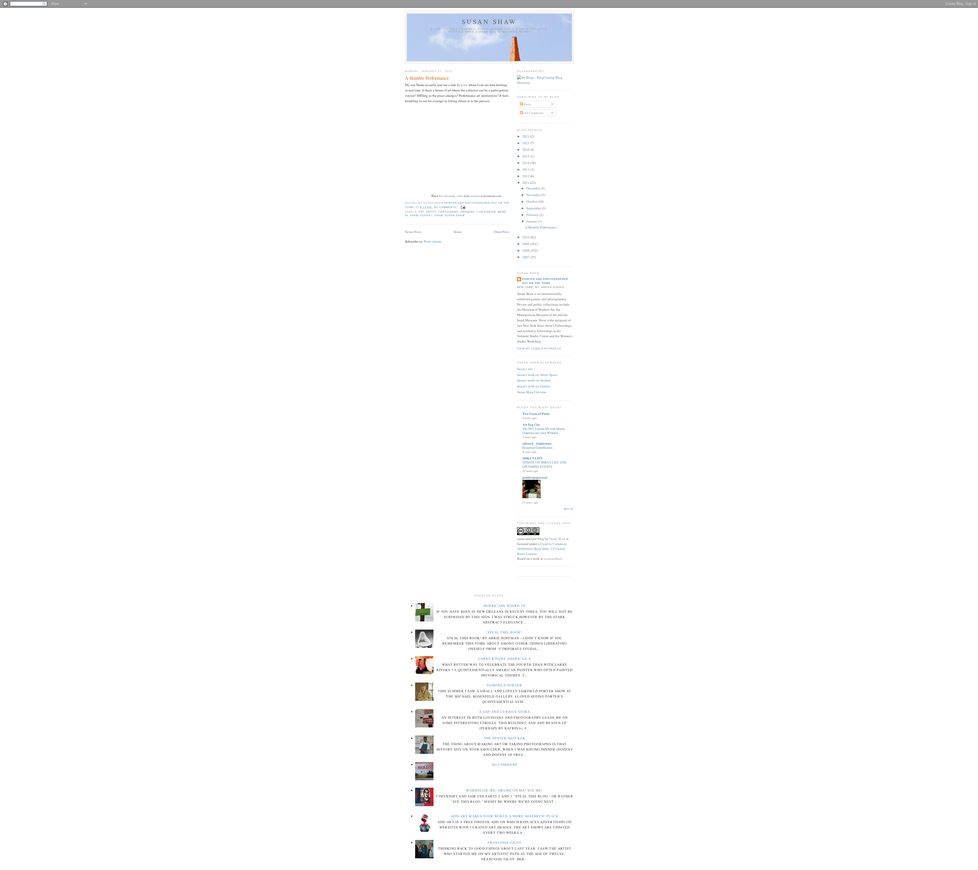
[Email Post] (462, 207)
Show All (568, 508)
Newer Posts (413, 231)
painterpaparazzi (534, 477)
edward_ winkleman (536, 443)
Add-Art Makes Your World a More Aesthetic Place (504, 816)
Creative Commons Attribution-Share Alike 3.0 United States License (542, 548)
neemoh (475, 196)
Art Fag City (531, 424)
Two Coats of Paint (535, 413)
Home (458, 231)
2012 (526, 176)
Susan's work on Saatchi (533, 386)
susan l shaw (431, 215)
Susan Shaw (489, 21)
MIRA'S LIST (532, 458)
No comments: (446, 207)
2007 (526, 257)
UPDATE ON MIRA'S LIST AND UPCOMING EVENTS (544, 464)
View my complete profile (539, 348)
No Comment (505, 764)
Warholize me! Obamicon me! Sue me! (504, 790)
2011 (526, 182)
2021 (526, 143)
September (534, 208)
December (533, 188)
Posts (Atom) (432, 241)
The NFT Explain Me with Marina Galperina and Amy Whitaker (543, 431)
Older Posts (501, 231)
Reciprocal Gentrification (537, 447)
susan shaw (455, 215)
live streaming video (451, 196)
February (532, 214)
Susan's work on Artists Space (537, 374)
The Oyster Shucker (504, 738)
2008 (526, 250)
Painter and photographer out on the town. (545, 281)
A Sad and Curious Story (504, 711)
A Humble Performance (427, 78)
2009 (526, 243)
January (532, 221)
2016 (526, 149)
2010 (526, 237)
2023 (526, 136)
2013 (526, 169)
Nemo (502, 211)
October (532, 201)
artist (431, 211)
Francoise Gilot (504, 842)
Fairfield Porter (504, 685)
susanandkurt (553, 558)
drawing (467, 211)
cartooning (448, 211)
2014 (526, 162)
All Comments (533, 113)
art (421, 211)
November (533, 195)
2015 (526, 156)
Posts (527, 104)
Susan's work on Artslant (534, 380)
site (465, 85)
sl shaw (411, 215)
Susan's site (525, 368)
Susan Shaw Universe (531, 392)
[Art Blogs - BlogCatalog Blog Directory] (545, 82)
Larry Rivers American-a (504, 658)
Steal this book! (504, 632)
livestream (486, 211)
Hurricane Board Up (504, 605)
